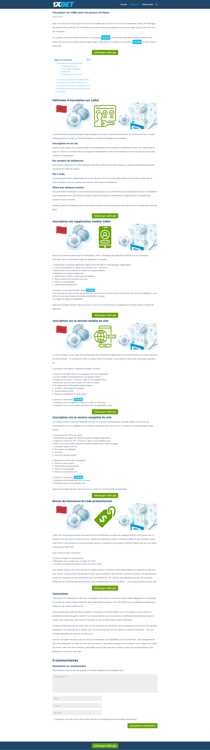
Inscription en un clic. (70, 66)
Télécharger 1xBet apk (105, 52)
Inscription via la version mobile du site (72, 82)
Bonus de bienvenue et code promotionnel (73, 88)
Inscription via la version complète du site (73, 85)
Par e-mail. (66, 72)
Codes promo (147, 5)
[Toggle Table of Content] (87, 60)
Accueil (124, 5)
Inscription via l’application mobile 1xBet (73, 79)
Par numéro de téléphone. (72, 69)
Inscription (134, 5)
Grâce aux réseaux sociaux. (72, 74)
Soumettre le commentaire (142, 725)
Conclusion (61, 91)
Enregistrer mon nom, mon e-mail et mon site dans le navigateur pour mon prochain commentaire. (96, 719)
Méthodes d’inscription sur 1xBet (69, 63)
